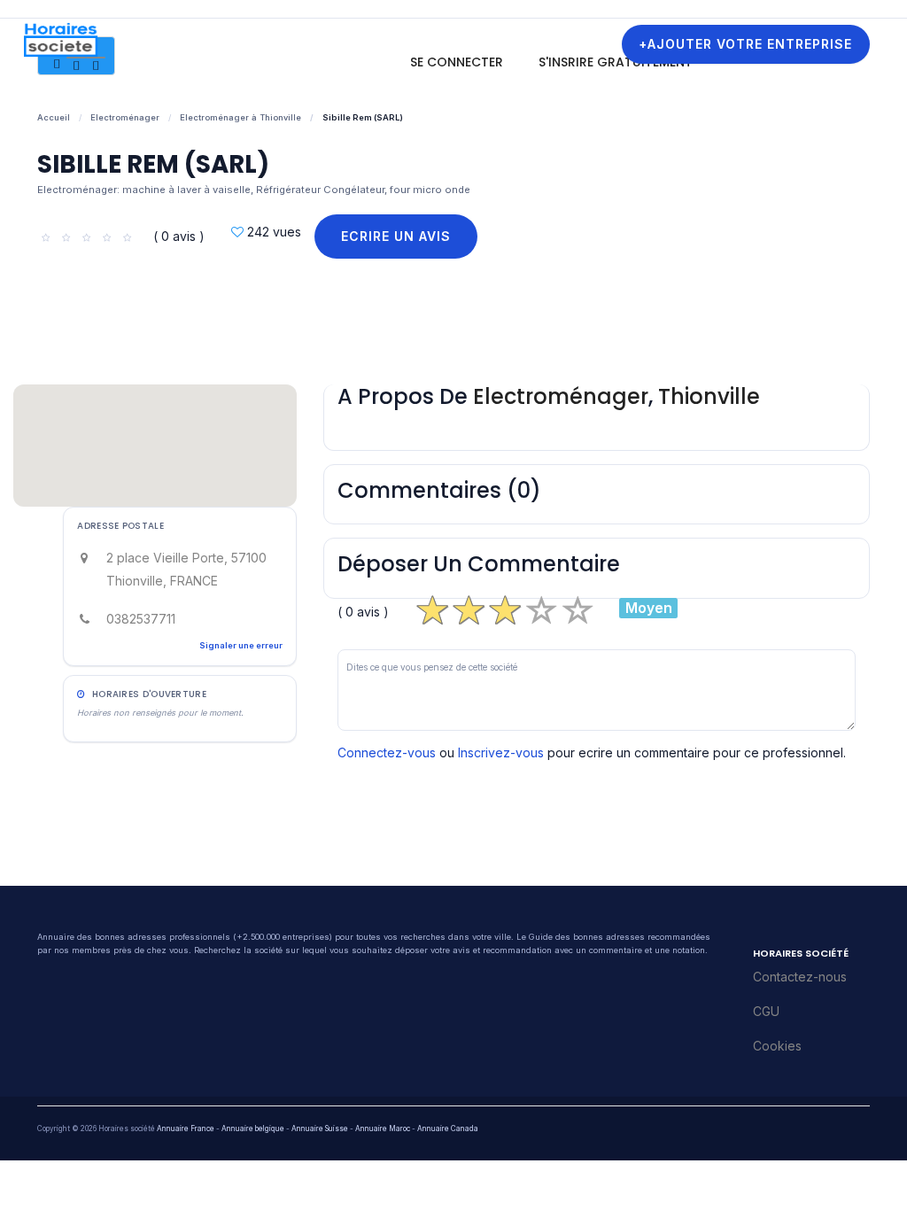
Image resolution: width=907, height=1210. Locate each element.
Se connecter (456, 62)
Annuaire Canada (447, 1128)
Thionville (709, 396)
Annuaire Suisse (319, 1128)
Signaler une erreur (241, 645)
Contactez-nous (800, 976)
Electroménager (124, 117)
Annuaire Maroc (382, 1128)
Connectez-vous (386, 752)
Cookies (777, 1045)
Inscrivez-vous (501, 752)
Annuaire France (185, 1128)
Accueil (53, 117)
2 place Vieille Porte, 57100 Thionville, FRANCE (186, 569)
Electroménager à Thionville (240, 117)
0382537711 (140, 618)
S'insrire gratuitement (616, 62)
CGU (766, 1011)
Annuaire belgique (252, 1128)
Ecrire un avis (396, 236)
